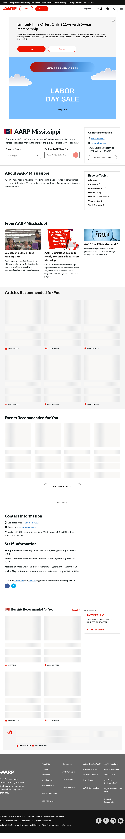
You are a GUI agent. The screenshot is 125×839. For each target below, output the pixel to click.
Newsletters (67, 779)
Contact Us (67, 764)
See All (75, 610)
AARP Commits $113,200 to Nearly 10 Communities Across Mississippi (61, 256)
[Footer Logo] (13, 772)
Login (97, 8)
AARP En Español (69, 772)
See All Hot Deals (95, 629)
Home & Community (97, 196)
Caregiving (93, 184)
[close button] (113, 20)
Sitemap (3, 816)
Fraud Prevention (96, 188)
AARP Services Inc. (91, 788)
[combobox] (61, 155)
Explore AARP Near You (56, 149)
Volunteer (46, 774)
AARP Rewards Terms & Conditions (15, 820)
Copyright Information (41, 820)
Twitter (32, 580)
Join (31, 49)
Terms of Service (35, 816)
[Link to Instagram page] (113, 821)
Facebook (19, 580)
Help (107, 8)
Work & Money (95, 205)
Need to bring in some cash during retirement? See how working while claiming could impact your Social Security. (48, 3)
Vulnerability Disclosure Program (14, 825)
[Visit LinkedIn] (121, 821)
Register (87, 9)
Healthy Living (94, 192)
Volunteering (94, 201)
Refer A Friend (68, 787)
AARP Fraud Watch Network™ (101, 244)
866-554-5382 (97, 138)
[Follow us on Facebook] (7, 585)
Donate (45, 769)
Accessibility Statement (54, 816)
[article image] (23, 249)
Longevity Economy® (109, 800)
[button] (114, 9)
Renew (62, 49)
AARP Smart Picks (49, 793)
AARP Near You (48, 801)
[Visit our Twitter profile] (13, 585)
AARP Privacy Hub (17, 816)
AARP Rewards (48, 785)
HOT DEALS (94, 615)
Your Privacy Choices (51, 825)
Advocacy (92, 180)
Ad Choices (35, 825)
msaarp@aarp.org (99, 143)
